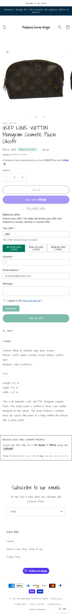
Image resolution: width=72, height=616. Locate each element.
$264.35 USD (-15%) (36, 248)
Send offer (11, 308)
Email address (11, 270)
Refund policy (56, 598)
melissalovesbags (23, 598)
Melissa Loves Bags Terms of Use (25, 549)
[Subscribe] (61, 511)
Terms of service (31, 300)
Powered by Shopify (39, 598)
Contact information (37, 609)
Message (8, 283)
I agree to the (24, 300)
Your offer (9, 228)
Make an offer (27, 149)
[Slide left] (28, 117)
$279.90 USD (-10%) (14, 248)
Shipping (6, 154)
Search (10, 541)
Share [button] (10, 331)
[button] (4, 27)
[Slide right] (43, 117)
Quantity (6, 170)
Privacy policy (20, 604)
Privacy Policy (13, 557)
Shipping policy (53, 604)
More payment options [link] (36, 208)
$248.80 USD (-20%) (58, 248)
